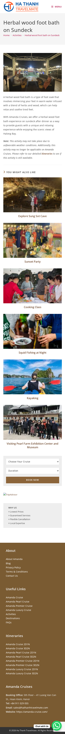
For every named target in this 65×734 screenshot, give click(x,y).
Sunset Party (32, 261)
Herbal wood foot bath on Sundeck (42, 35)
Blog (8, 563)
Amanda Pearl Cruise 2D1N (21, 652)
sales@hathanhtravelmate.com (30, 707)
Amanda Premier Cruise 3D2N (22, 665)
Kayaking (32, 398)
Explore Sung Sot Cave (32, 216)
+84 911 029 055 (19, 703)
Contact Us (12, 575)
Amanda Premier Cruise (19, 605)
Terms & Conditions (17, 571)
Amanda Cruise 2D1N (18, 644)
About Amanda (14, 559)
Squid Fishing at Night (32, 352)
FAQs (9, 622)
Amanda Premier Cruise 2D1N (22, 660)
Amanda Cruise (14, 597)
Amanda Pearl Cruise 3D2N (21, 656)
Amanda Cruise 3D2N (18, 648)
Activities (11, 614)
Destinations (13, 618)
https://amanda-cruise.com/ (32, 711)
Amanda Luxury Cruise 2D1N (22, 669)
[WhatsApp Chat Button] (57, 726)
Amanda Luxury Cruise (18, 610)
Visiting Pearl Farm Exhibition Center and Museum (32, 445)
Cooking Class (32, 307)
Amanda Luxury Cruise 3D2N (22, 673)
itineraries (47, 153)
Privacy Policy (13, 567)
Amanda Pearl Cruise (17, 601)
